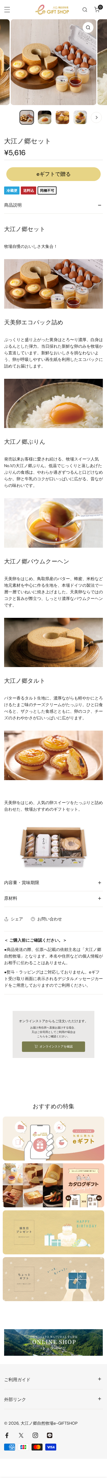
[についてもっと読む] (53, 1139)
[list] (53, 62)
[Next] (96, 117)
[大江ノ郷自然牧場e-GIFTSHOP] (52, 9)
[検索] (85, 10)
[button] (97, 10)
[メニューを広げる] (7, 10)
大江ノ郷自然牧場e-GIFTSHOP (49, 1423)
